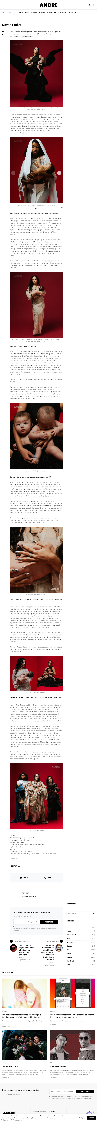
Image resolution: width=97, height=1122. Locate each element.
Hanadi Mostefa (29, 896)
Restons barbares (58, 1066)
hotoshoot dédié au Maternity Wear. (28, 117)
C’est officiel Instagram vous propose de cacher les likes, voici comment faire (72, 1016)
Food (68, 938)
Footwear (69, 942)
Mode (68, 950)
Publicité (52, 1111)
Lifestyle (69, 946)
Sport (68, 965)
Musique (21, 957)
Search (93, 913)
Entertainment (71, 935)
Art (67, 927)
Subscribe (48, 922)
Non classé (70, 961)
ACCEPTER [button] (91, 1118)
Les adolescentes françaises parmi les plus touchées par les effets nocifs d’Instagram (21, 1016)
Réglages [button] (81, 1118)
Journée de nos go (10, 1066)
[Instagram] (89, 5)
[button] (3, 12)
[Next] (59, 173)
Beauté (51, 962)
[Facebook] (93, 5)
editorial (15, 866)
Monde (68, 953)
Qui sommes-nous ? (40, 1111)
